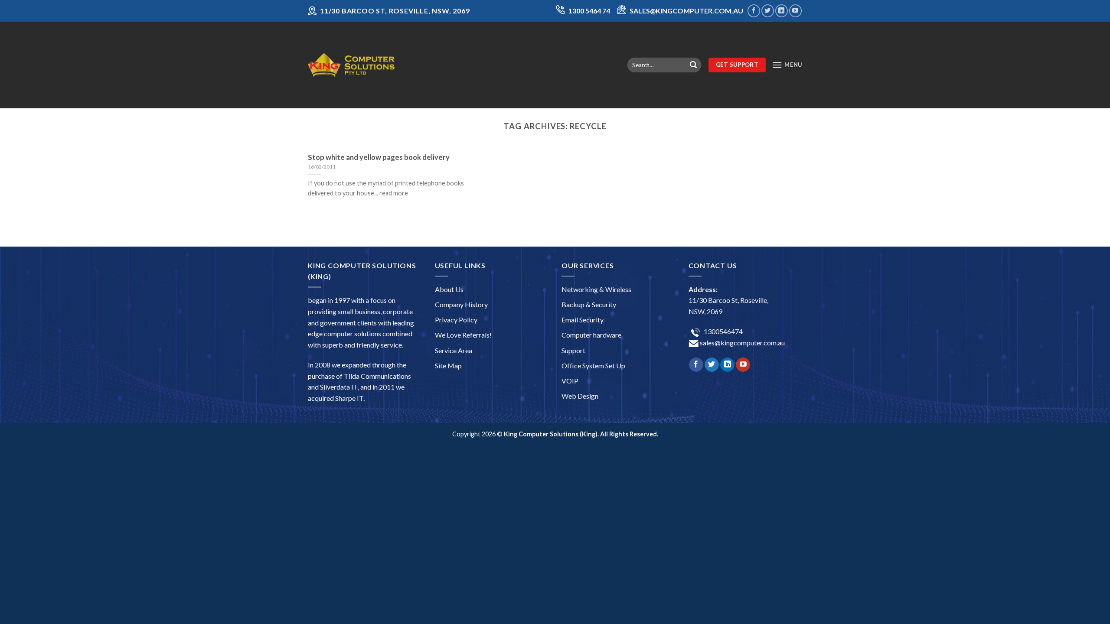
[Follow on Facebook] (754, 10)
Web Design (580, 396)
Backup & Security (589, 304)
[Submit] (693, 65)
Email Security (583, 319)
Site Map (448, 365)
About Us (449, 289)
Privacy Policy (456, 319)
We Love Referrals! (463, 335)
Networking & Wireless (596, 289)
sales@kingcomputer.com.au (742, 342)
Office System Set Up (593, 365)
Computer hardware (591, 335)
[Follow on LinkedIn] (781, 10)
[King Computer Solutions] (351, 64)
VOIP (570, 381)
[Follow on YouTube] (795, 10)
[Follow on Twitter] (767, 10)
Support (573, 350)
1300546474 (722, 331)
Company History (461, 304)
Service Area (453, 350)
